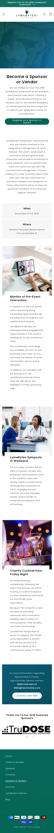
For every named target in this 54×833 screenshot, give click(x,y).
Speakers (10, 768)
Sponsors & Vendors (16, 780)
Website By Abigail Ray (34, 827)
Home (9, 756)
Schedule (10, 774)
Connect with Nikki (27, 695)
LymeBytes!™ (22, 827)
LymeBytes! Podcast (16, 793)
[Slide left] (21, 737)
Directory (10, 787)
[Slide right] (33, 737)
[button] (3, 14)
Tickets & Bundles (15, 762)
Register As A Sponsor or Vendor (27, 121)
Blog (8, 799)
